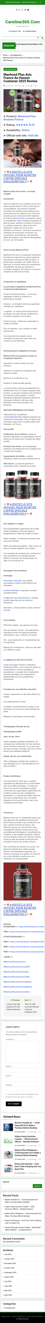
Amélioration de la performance (16, 598)
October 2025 (9, 1268)
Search (6, 1182)
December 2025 (10, 1263)
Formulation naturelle (12, 580)
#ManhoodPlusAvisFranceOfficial (17, 982)
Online (26, 130)
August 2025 (9, 1277)
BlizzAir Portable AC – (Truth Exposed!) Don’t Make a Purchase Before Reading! (27, 1125)
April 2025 (8, 1295)
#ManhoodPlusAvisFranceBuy (16, 972)
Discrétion (7, 608)
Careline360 (10, 86)
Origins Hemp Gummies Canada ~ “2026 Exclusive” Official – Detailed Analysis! (27, 1139)
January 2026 (9, 1259)
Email (8, 1076)
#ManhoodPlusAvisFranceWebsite (17, 987)
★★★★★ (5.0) (25, 124)
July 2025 (7, 1281)
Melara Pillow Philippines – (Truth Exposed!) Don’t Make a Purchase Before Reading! (28, 1152)
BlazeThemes (24, 1319)
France (28, 825)
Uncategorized (10, 69)
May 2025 (7, 1290)
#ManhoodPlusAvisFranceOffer (16, 977)
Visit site (33, 135)
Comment (10, 1039)
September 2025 (10, 1272)
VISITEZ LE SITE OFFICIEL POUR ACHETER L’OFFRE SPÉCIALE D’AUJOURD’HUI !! (19, 176)
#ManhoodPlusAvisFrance (14, 962)
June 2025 (8, 1286)
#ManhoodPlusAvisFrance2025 (16, 967)
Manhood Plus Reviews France (19, 118)
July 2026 (7, 1254)
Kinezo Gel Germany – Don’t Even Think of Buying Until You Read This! (20, 2)
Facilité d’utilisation (11, 590)
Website (9, 1085)
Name (9, 1066)
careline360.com (22, 21)
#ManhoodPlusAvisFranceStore (16, 992)
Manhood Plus (19, 218)
